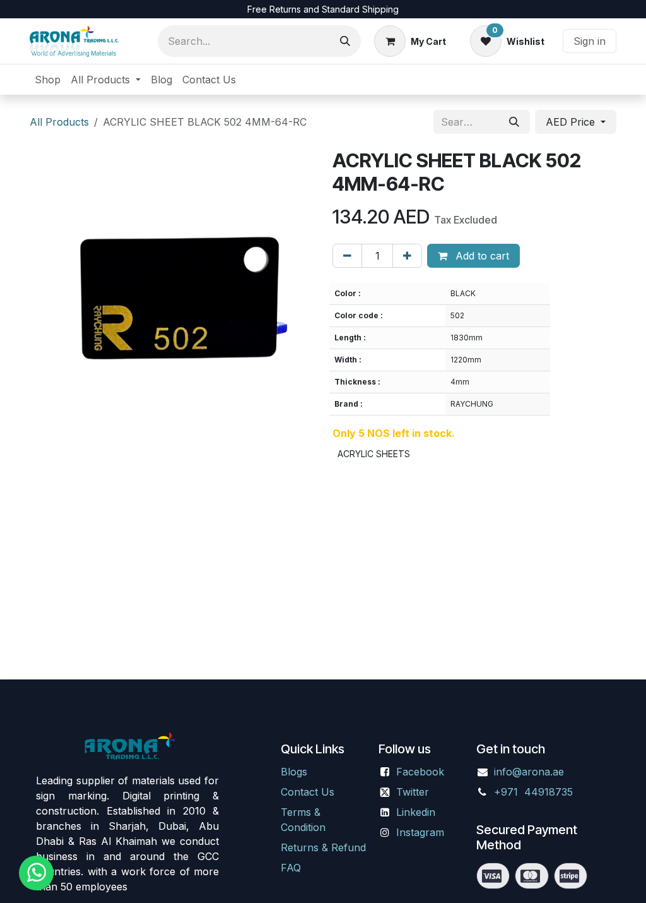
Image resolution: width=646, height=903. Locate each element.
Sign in (589, 41)
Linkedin (415, 812)
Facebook (420, 771)
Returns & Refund (323, 847)
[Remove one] (347, 256)
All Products (59, 122)
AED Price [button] (572, 122)
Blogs (294, 771)
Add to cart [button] (480, 255)
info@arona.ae (529, 771)
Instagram (420, 832)
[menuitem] (48, 79)
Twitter (412, 792)
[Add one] (407, 256)
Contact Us (307, 792)
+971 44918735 (535, 792)
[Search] (345, 41)
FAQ (291, 867)
